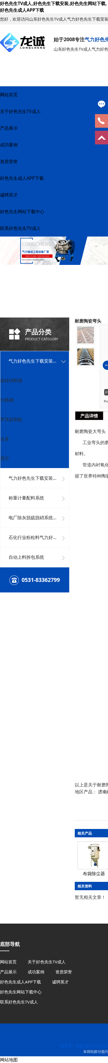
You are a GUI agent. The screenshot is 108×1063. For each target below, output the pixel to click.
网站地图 (9, 1060)
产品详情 (89, 416)
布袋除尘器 (94, 873)
